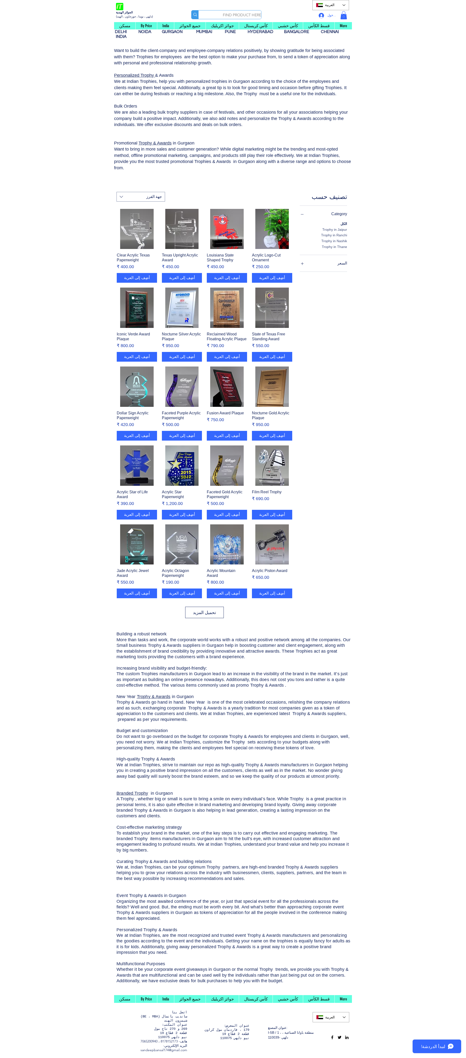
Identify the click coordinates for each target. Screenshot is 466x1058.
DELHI (123, 32)
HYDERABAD (263, 32)
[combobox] (140, 197)
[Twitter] (339, 1037)
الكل (344, 224)
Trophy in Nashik (334, 241)
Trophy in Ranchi (334, 235)
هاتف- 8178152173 (174, 1041)
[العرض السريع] (272, 229)
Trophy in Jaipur (334, 229)
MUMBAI (205, 32)
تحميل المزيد (204, 612)
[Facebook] (332, 1037)
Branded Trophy (132, 793)
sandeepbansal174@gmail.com (164, 1050)
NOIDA (147, 32)
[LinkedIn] (346, 1037)
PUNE (232, 32)
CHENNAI (330, 32)
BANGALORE (298, 32)
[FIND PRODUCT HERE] (195, 14)
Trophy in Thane (334, 247)
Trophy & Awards (155, 143)
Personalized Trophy (134, 75)
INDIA (121, 36)
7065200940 (149, 1041)
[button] (343, 15)
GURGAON (173, 32)
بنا (174, 1012)
